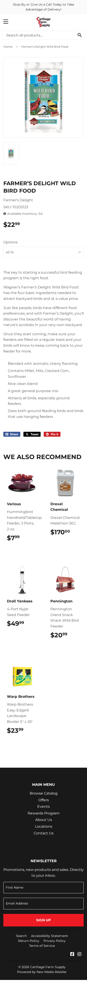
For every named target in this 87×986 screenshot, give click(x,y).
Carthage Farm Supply (48, 967)
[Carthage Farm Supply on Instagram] (79, 954)
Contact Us (44, 833)
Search (21, 936)
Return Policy (28, 941)
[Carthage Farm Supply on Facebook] (72, 954)
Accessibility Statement (49, 936)
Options (10, 242)
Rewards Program (44, 813)
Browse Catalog (44, 793)
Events (43, 806)
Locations (43, 826)
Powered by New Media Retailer (42, 972)
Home (7, 46)
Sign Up (43, 920)
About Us (43, 820)
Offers (43, 800)
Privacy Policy (55, 941)
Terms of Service (42, 945)
